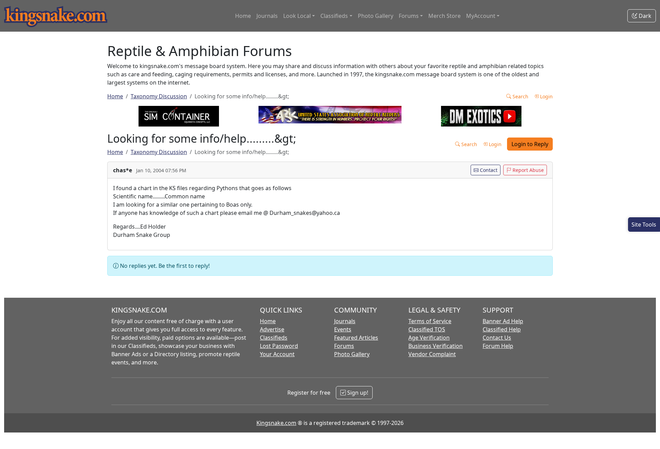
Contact (487, 170)
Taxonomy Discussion (159, 96)
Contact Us (497, 337)
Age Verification (429, 337)
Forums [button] (409, 16)
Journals (267, 16)
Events (342, 329)
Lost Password (279, 346)
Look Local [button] (297, 16)
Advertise (272, 329)
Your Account (277, 354)
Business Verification (435, 346)
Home (243, 16)
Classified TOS (426, 329)
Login (546, 96)
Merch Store (444, 16)
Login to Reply (530, 144)
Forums (344, 346)
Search (519, 96)
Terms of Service (429, 321)
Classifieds (273, 337)
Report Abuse (527, 170)
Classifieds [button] (334, 16)
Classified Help (502, 329)
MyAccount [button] (480, 16)
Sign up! (357, 392)
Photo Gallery (375, 16)
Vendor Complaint (432, 354)
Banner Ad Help (503, 321)
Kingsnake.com (276, 423)
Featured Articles (356, 337)
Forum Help (498, 346)
